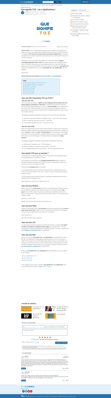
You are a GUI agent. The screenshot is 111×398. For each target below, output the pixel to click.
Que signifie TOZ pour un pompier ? (34, 85)
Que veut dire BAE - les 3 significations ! (51, 76)
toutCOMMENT (23, 5)
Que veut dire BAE (29, 93)
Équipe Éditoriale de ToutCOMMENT (32, 14)
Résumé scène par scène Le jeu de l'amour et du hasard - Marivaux (79, 27)
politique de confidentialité (34, 342)
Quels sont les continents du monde (80, 22)
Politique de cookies (72, 396)
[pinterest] (31, 391)
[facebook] (23, 391)
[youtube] (28, 391)
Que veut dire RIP (28, 258)
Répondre (23, 368)
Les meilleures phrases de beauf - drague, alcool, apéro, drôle (62, 308)
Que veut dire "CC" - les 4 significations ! (38, 308)
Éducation (28, 5)
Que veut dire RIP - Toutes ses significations (37, 316)
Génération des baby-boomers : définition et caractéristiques (81, 16)
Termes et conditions (53, 396)
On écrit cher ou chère (77, 14)
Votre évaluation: (35, 339)
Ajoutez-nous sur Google (63, 46)
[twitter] (26, 391)
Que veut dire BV (28, 260)
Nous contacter (46, 396)
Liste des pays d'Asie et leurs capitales (80, 24)
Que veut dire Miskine (30, 87)
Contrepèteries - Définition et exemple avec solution (80, 31)
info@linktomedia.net (62, 349)
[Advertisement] (45, 285)
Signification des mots (45, 5)
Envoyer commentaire (61, 343)
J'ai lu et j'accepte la (31, 342)
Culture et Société (34, 5)
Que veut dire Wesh (30, 89)
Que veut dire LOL (29, 91)
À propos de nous (39, 396)
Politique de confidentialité (62, 396)
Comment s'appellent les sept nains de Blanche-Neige (80, 34)
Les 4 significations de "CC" (30, 256)
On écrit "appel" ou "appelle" (78, 20)
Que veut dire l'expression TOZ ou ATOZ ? (35, 83)
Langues (39, 5)
